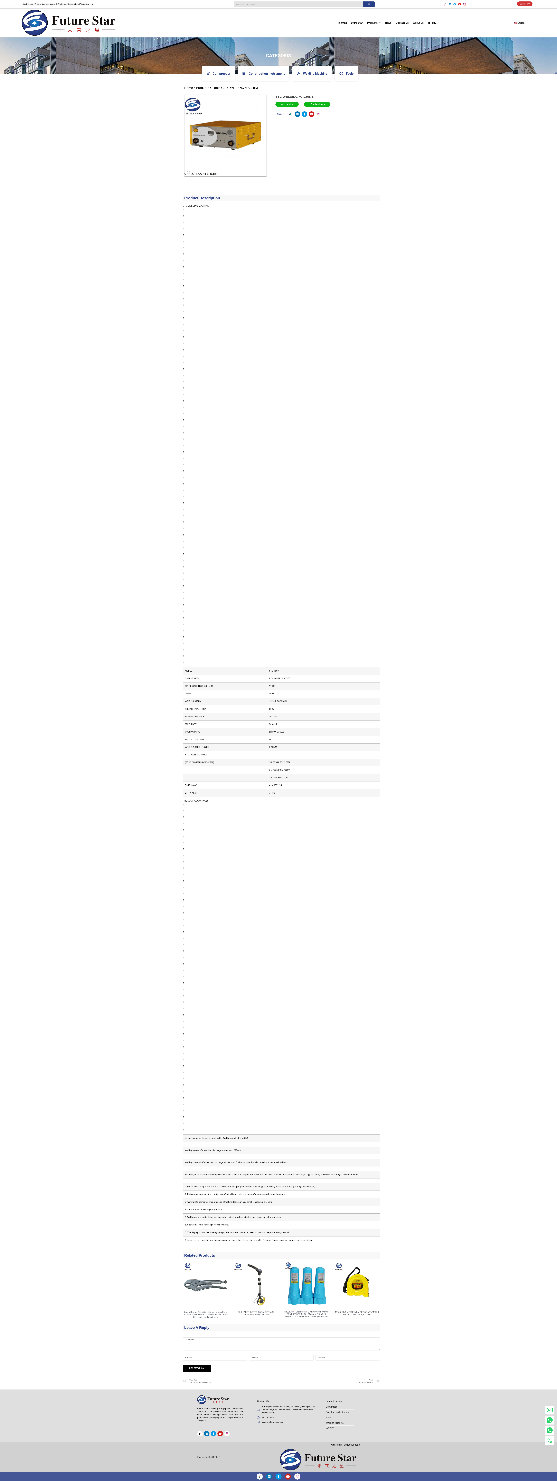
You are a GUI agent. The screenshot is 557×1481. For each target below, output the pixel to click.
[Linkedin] (449, 4)
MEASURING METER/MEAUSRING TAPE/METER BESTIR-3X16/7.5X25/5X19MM (357, 1313)
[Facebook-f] (304, 114)
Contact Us (402, 22)
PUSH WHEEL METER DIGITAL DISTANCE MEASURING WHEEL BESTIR (256, 1313)
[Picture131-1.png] (225, 136)
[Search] (369, 4)
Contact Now (318, 104)
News (388, 22)
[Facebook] (454, 4)
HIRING (432, 22)
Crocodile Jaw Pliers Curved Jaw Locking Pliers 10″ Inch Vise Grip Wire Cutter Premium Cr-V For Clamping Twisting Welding (206, 1314)
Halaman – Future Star (350, 22)
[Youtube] (459, 4)
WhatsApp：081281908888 (345, 1444)
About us (418, 22)
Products (372, 22)
